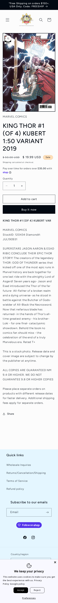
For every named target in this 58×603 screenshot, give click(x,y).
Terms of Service (17, 480)
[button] (7, 20)
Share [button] (10, 413)
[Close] (55, 562)
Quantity (8, 178)
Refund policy (15, 488)
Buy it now (29, 209)
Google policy (17, 583)
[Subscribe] (47, 512)
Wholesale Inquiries (18, 464)
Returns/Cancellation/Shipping (26, 472)
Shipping (7, 162)
